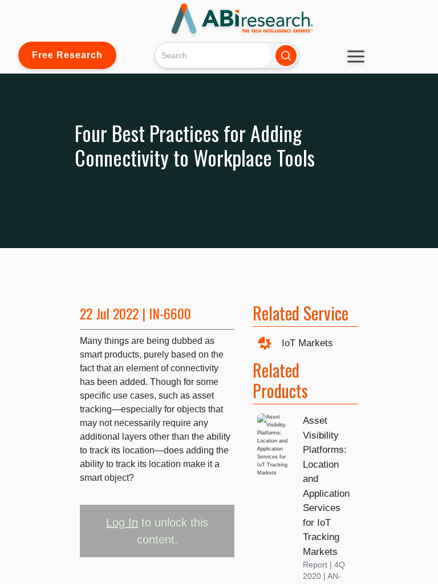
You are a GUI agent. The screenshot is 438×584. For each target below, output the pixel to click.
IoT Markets (307, 343)
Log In (122, 522)
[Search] (286, 55)
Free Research (67, 55)
